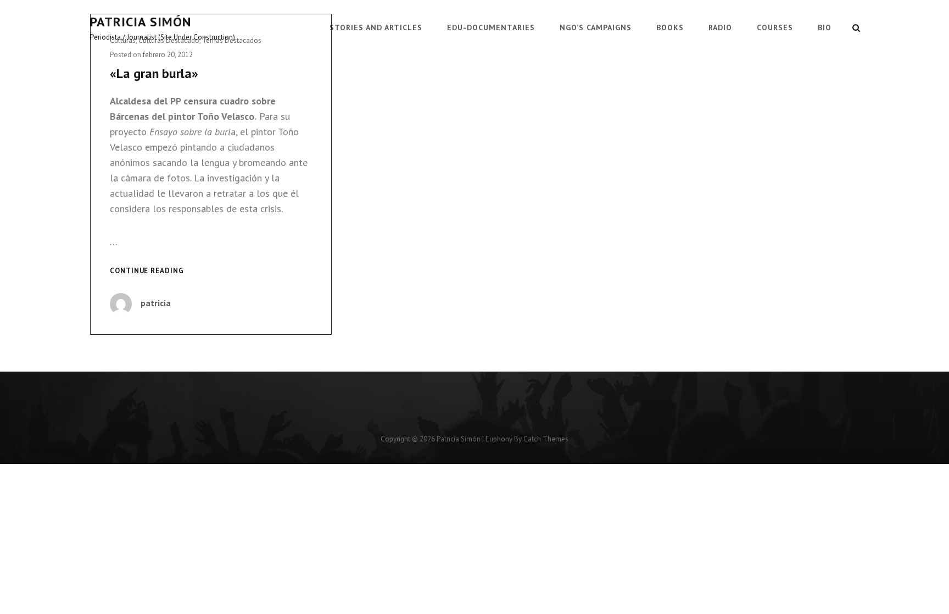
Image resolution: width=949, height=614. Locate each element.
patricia (156, 302)
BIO (824, 27)
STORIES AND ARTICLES (376, 27)
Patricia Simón (140, 21)
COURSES (775, 27)
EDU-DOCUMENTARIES (491, 27)
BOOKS (670, 27)
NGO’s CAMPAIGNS (596, 27)
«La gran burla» (154, 73)
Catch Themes (545, 439)
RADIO (720, 27)
